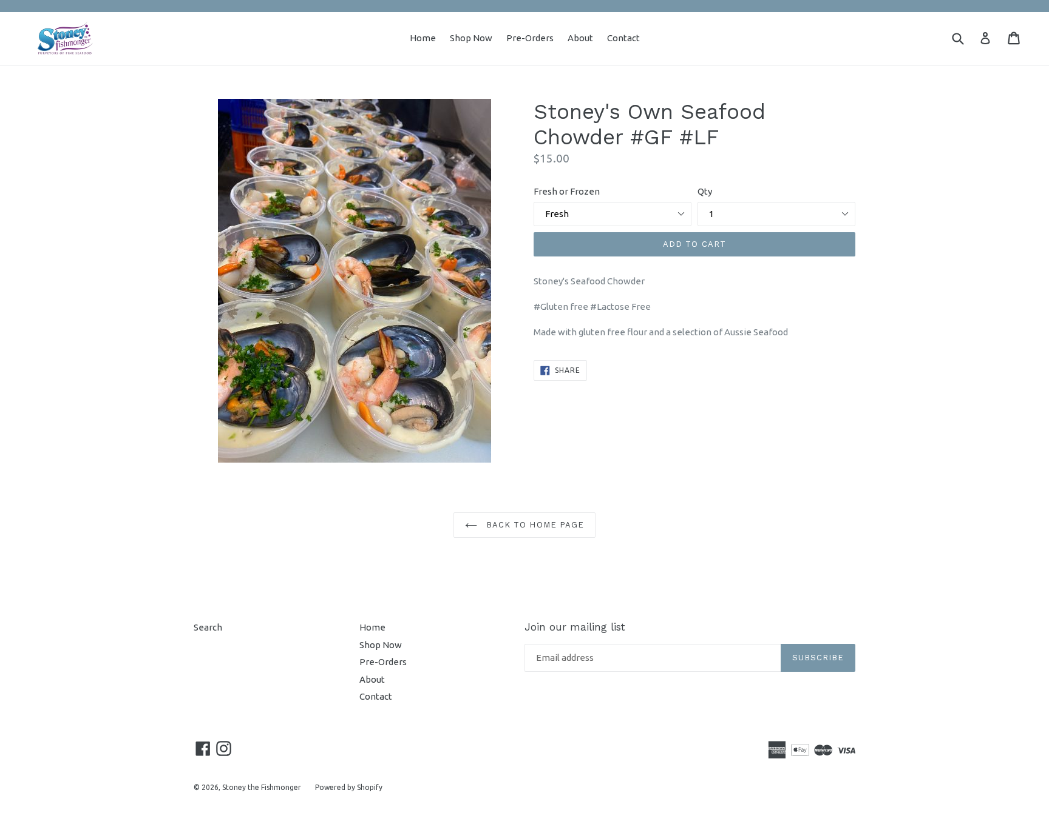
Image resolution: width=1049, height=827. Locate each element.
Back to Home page (533, 524)
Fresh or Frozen (567, 191)
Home (423, 38)
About (580, 38)
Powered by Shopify (348, 787)
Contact (623, 38)
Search (208, 627)
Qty (705, 191)
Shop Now (471, 38)
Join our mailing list (574, 627)
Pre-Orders (530, 38)
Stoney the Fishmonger (261, 787)
